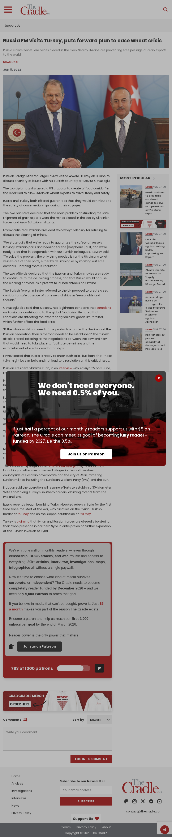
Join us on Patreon (86, 454)
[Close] (159, 378)
